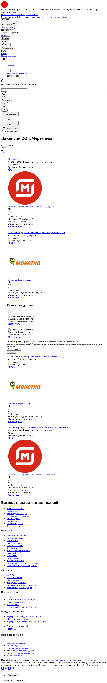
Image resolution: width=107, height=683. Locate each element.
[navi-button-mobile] (4, 59)
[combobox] (14, 87)
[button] (4, 51)
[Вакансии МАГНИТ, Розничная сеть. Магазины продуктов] (56, 188)
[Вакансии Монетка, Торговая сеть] (56, 262)
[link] (6, 44)
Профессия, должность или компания (19, 84)
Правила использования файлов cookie (49, 17)
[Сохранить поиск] (4, 93)
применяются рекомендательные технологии (56, 660)
